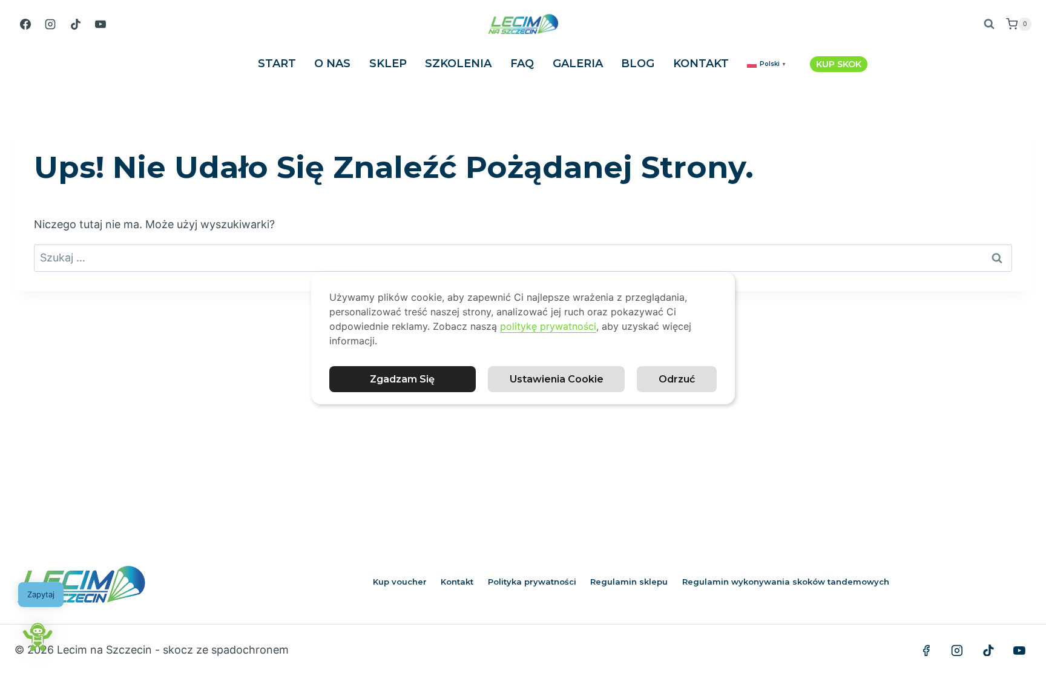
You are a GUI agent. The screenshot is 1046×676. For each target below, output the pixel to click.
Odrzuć (677, 379)
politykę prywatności (548, 326)
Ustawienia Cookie (557, 379)
